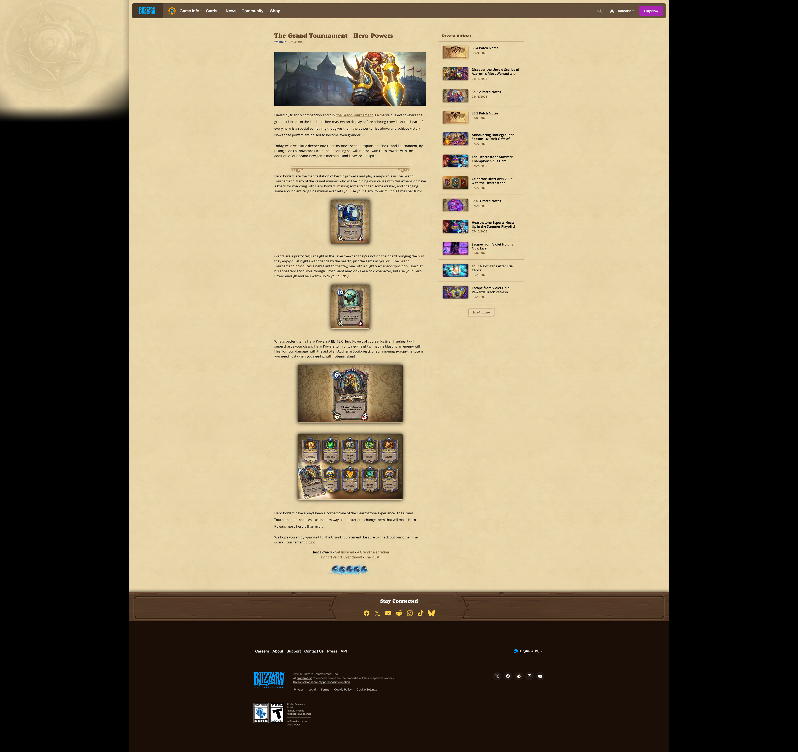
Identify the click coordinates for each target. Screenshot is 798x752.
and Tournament (359, 115)
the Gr (341, 115)
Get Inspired (344, 552)
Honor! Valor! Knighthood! (341, 557)
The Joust (372, 557)
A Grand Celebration (373, 552)
